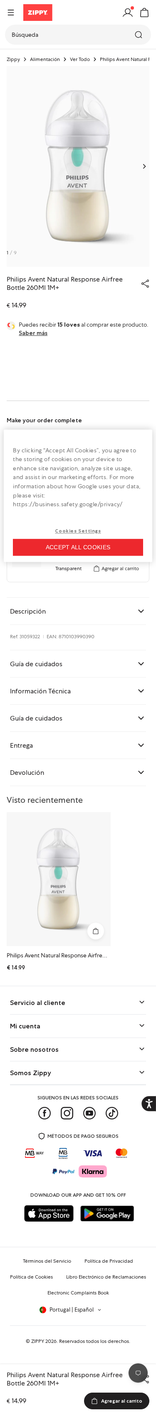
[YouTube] (89, 1113)
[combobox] (78, 35)
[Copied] (145, 283)
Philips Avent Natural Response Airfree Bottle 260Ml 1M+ (79, 955)
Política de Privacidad (108, 1261)
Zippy (13, 59)
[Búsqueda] (139, 35)
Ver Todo (80, 59)
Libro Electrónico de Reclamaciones (106, 1277)
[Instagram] (67, 1113)
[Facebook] (44, 1113)
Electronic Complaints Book (78, 1292)
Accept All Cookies (78, 547)
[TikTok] (112, 1113)
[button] (144, 13)
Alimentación (45, 59)
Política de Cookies (31, 1277)
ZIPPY (37, 1341)
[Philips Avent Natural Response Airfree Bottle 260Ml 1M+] (59, 879)
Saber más (33, 333)
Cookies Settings (78, 531)
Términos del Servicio (47, 1261)
